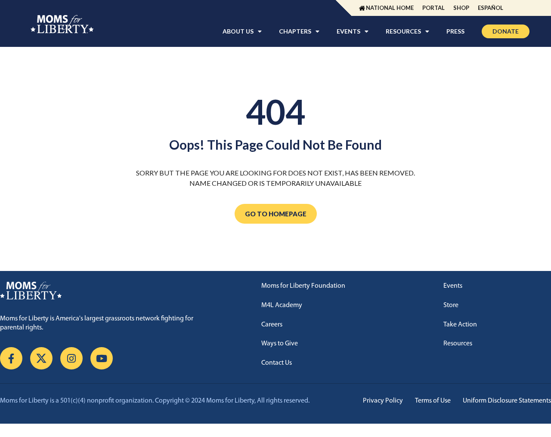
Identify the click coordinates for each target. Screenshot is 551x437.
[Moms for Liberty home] (111, 291)
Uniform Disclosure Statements (507, 400)
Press (455, 31)
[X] (41, 358)
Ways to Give (279, 343)
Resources (457, 343)
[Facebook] (11, 358)
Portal (433, 7)
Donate (505, 31)
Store (450, 305)
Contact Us (276, 363)
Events (452, 286)
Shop (461, 7)
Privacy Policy (383, 400)
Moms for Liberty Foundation (303, 286)
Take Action (460, 324)
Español (490, 7)
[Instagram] (71, 358)
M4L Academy (281, 305)
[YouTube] (101, 358)
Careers (271, 324)
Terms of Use (433, 400)
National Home (390, 7)
